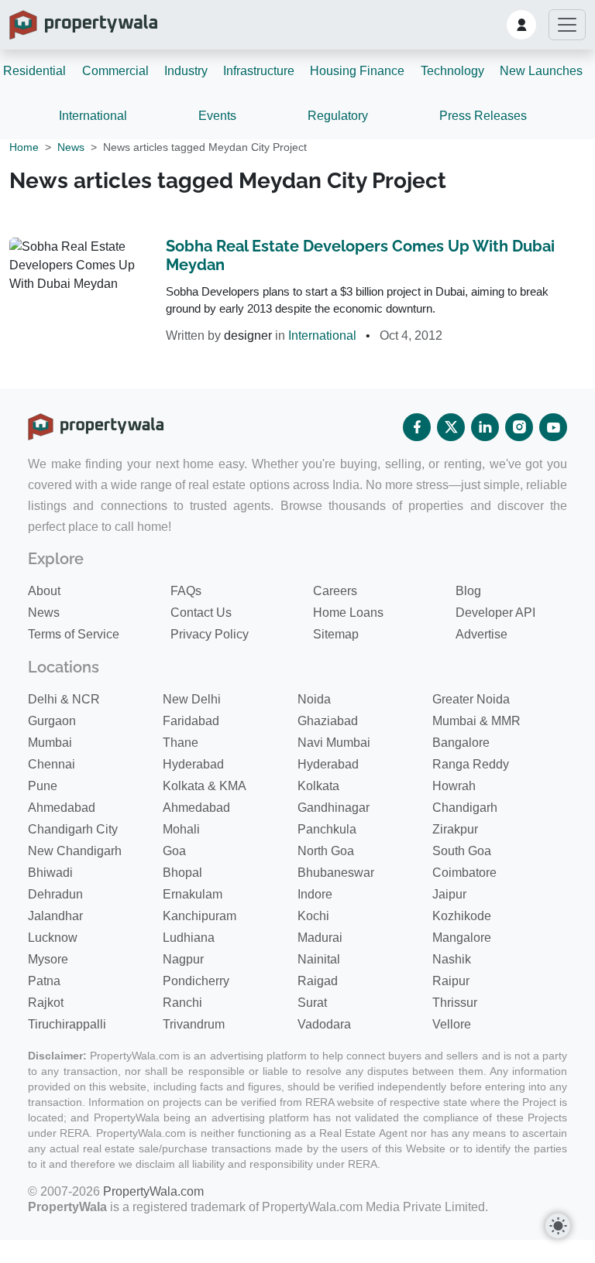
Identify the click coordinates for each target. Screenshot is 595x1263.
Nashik (451, 959)
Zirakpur (455, 829)
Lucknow (52, 937)
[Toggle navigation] (567, 24)
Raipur (450, 980)
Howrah (454, 785)
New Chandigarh (75, 850)
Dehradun (55, 894)
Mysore (48, 959)
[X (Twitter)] (451, 427)
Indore (315, 894)
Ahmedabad (61, 807)
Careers (335, 590)
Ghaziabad (328, 720)
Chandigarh (464, 807)
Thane (180, 742)
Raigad (318, 980)
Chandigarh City (73, 829)
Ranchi (182, 1002)
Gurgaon (52, 720)
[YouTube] (553, 427)
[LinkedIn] (485, 427)
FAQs (185, 590)
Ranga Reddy (470, 764)
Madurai (320, 937)
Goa (174, 850)
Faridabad (191, 720)
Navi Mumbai (334, 742)
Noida (314, 699)
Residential (34, 70)
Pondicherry (196, 980)
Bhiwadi (50, 872)
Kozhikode (461, 915)
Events (217, 115)
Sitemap (336, 634)
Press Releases (483, 115)
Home (24, 147)
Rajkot (46, 1002)
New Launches (541, 70)
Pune (42, 785)
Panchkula (327, 829)
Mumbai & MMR (476, 720)
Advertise (481, 634)
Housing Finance (357, 70)
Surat (312, 1002)
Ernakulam (192, 894)
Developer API (495, 612)
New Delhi (192, 699)
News (70, 147)
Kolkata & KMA (204, 785)
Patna (44, 980)
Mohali (181, 829)
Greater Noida (471, 699)
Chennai (51, 764)
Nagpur (183, 959)
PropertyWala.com (153, 1191)
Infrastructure (258, 70)
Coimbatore (464, 872)
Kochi (313, 915)
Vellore (451, 1024)
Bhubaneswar (336, 872)
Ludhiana (189, 937)
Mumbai (50, 742)
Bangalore (461, 742)
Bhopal (182, 872)
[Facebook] (417, 427)
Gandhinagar (334, 807)
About (44, 590)
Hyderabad (193, 764)
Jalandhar (55, 915)
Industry (186, 70)
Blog (468, 590)
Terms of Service (73, 634)
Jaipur (449, 894)
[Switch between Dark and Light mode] (558, 1225)
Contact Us (201, 612)
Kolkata (318, 785)
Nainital (319, 959)
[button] (521, 24)
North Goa (326, 850)
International (93, 115)
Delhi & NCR (64, 699)
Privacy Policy (209, 634)
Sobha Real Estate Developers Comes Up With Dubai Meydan (360, 255)
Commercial (115, 70)
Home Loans (348, 612)
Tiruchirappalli (67, 1024)
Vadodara (324, 1024)
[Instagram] (519, 427)
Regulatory (338, 115)
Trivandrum (194, 1024)
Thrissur (454, 1002)
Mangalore (461, 937)
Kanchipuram (199, 915)
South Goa (461, 850)
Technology (452, 70)
